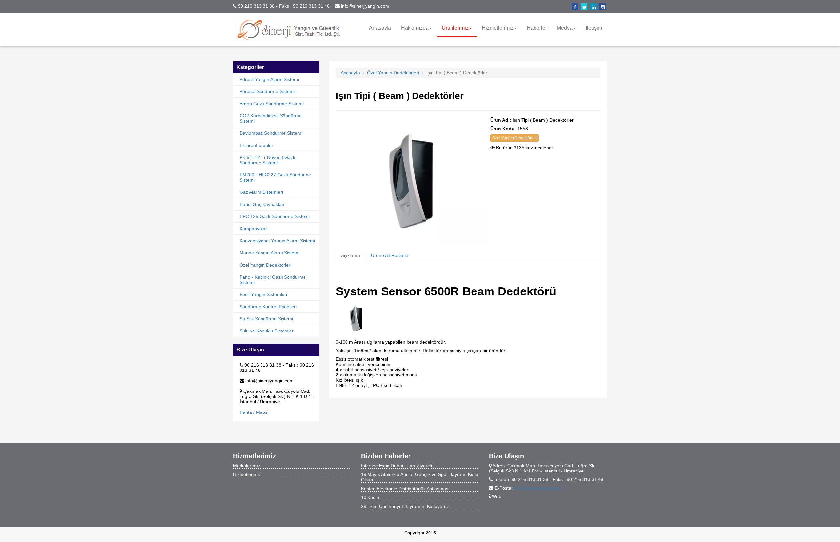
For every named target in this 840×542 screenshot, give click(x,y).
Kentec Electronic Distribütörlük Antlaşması (405, 488)
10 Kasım (371, 497)
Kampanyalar (253, 228)
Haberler (537, 27)
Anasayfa (380, 27)
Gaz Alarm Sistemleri (261, 192)
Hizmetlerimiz (498, 27)
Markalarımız (246, 465)
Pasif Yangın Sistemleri (263, 294)
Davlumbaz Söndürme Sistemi (271, 133)
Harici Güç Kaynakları (262, 204)
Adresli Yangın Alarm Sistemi (269, 79)
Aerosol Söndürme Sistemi (267, 91)
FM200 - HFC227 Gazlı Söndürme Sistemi (275, 177)
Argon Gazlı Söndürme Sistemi (272, 103)
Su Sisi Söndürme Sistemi (266, 318)
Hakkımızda (415, 27)
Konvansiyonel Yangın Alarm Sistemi (277, 240)
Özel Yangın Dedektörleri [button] (514, 138)
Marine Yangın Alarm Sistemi (269, 252)
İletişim (594, 27)
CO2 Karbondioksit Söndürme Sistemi (271, 118)
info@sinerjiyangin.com (538, 488)
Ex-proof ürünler (256, 145)
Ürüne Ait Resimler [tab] (390, 255)
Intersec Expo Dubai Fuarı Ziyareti (396, 465)
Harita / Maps (253, 412)
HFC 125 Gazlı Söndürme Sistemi (275, 216)
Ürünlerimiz (455, 27)
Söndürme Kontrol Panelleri (268, 306)
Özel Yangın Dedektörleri (265, 265)
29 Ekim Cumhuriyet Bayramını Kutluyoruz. (405, 506)
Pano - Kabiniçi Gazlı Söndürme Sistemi (273, 279)
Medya (565, 27)
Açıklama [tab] (350, 255)
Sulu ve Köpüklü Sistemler (267, 330)
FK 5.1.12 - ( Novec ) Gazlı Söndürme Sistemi (267, 160)
